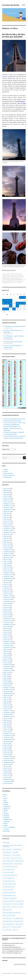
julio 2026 (6, 490)
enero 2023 (7, 570)
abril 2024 (6, 542)
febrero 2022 (7, 592)
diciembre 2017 (8, 687)
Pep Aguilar (7, 918)
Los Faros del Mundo (10, 5)
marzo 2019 (7, 659)
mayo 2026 (7, 494)
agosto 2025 (7, 511)
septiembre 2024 (8, 532)
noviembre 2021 (8, 597)
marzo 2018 (7, 682)
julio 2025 (6, 513)
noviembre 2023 (8, 551)
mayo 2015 (6, 747)
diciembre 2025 (8, 503)
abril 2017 (6, 703)
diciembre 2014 (8, 756)
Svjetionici (16, 276)
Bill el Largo (7, 849)
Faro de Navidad (8, 878)
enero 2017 (6, 708)
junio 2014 (6, 768)
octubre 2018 (7, 668)
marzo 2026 (7, 498)
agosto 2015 (7, 741)
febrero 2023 (7, 569)
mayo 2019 (6, 655)
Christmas (6, 855)
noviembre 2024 (8, 528)
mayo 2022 (7, 586)
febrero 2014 (7, 775)
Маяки (16, 278)
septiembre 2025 (8, 509)
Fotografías (19, 901)
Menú (23, 5)
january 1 (6, 907)
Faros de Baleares (9, 881)
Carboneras (17, 849)
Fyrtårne (4, 275)
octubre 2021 (7, 599)
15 (20, 303)
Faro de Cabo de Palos (10, 866)
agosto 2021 (7, 603)
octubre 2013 (7, 783)
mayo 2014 (6, 770)
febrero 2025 (7, 523)
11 (7, 303)
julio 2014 (6, 766)
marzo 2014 (7, 773)
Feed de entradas (8, 473)
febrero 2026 (7, 500)
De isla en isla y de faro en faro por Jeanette (13, 35)
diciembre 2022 (8, 572)
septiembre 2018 (8, 670)
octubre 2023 (7, 553)
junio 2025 (6, 515)
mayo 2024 (7, 540)
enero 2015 (6, 754)
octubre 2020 (7, 622)
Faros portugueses (9, 892)
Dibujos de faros (8, 861)
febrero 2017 (7, 706)
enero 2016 (7, 731)
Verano (15, 930)
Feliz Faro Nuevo (8, 901)
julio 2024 (6, 536)
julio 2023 (6, 559)
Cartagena (7, 852)
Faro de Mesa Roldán (10, 875)
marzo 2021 (7, 613)
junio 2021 (6, 607)
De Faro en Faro (16, 858)
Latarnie (8, 275)
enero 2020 (7, 639)
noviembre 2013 (8, 781)
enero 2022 (7, 593)
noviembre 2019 (8, 643)
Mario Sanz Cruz (16, 907)
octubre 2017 (7, 691)
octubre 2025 (7, 507)
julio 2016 (6, 720)
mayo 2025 (7, 517)
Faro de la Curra (8, 872)
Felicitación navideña (10, 898)
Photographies (18, 918)
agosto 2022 (7, 580)
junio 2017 (6, 699)
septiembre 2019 (8, 647)
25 (7, 309)
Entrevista (18, 863)
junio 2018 (6, 676)
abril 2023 (6, 565)
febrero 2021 (7, 615)
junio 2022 (6, 584)
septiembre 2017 (8, 693)
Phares (7, 276)
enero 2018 (6, 685)
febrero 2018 (7, 683)
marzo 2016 (7, 728)
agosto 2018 (7, 672)
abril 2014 (6, 772)
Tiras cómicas (16, 927)
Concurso (16, 855)
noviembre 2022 (8, 574)
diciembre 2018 (8, 664)
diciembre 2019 (8, 641)
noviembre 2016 (8, 712)
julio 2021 (6, 605)
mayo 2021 (6, 609)
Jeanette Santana (6, 282)
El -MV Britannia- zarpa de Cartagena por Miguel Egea (13, 428)
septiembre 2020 (8, 624)
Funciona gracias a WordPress (18, 973)
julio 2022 (6, 582)
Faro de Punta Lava (12, 281)
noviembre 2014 (8, 758)
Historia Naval (17, 904)
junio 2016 (6, 722)
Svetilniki (12, 276)
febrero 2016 (7, 729)
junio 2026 (6, 492)
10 (3, 303)
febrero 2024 (7, 546)
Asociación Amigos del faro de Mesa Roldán (12, 846)
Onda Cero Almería (9, 915)
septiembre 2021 (8, 601)
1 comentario (19, 282)
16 (24, 303)
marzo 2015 (7, 751)
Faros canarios (20, 281)
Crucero (6, 858)
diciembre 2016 (8, 710)
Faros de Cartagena (9, 884)
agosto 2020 (7, 626)
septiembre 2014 (8, 762)
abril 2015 (6, 749)
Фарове (20, 278)
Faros (20, 273)
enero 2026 (7, 502)
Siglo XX (6, 927)
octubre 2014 (7, 760)
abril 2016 (6, 726)
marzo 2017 (7, 705)
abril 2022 (6, 588)
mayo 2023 (6, 563)
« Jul (7, 314)
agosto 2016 (7, 718)
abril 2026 (6, 496)
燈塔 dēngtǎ (19, 279)
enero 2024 (7, 547)
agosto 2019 (7, 649)
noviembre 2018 (8, 666)
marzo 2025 (7, 521)
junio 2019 (6, 653)
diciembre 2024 (8, 526)
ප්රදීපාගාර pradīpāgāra (7, 279)
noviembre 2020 (8, 620)
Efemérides (7, 863)
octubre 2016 (7, 714)
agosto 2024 (7, 534)
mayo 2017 (6, 701)
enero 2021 (6, 616)
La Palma (12, 282)
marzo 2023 (7, 567)
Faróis (17, 273)
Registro (6, 469)
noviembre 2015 (8, 735)
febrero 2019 (7, 660)
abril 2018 (6, 680)
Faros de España (8, 886)
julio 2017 (6, 697)
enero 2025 (7, 525)
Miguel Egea (7, 909)
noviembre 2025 (8, 505)
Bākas (12, 273)
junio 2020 (6, 630)
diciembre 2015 (8, 733)
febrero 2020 (7, 638)
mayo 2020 (7, 632)
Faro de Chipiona (8, 869)
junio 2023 (6, 561)
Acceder (6, 471)
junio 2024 (6, 538)
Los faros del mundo (9, 419)
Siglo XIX (18, 924)
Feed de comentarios (9, 475)
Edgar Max (19, 861)
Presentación (18, 921)
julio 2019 (6, 651)
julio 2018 (6, 674)
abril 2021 (6, 611)
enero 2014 (6, 777)
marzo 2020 (7, 636)
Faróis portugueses (9, 895)
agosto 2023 (7, 557)
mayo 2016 (6, 724)
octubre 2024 (7, 530)
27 (14, 309)
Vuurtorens (11, 278)
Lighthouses (19, 275)
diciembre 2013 (8, 779)
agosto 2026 (7, 488)
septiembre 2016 (8, 716)
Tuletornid (21, 276)
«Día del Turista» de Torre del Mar (13, 341)
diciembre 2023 (8, 549)
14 (17, 303)
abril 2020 (6, 634)
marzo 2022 (7, 590)
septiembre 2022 (8, 578)
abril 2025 (6, 519)
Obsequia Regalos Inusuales (11, 912)
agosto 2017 (7, 695)
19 (10, 306)
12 (10, 303)
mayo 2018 (6, 678)
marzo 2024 (7, 544)
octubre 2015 (7, 737)
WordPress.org (7, 477)
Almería (6, 842)
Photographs (7, 921)
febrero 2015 (7, 752)
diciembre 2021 (8, 595)
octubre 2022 (7, 576)
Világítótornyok (5, 278)
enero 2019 (7, 662)
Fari (15, 273)
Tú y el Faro (7, 930)
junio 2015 (6, 745)
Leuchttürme (13, 275)
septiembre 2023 (8, 555)
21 (17, 306)
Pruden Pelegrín (8, 924)
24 (4, 309)
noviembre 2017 (8, 689)
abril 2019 (6, 657)
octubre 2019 (7, 645)
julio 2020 (6, 628)
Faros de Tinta (8, 889)
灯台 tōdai (14, 279)
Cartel (15, 852)
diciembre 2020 (8, 618)
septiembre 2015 (8, 739)
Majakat (4, 276)
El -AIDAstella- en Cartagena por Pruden (14, 326)
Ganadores (7, 904)
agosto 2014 (7, 764)
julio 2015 (6, 743)
